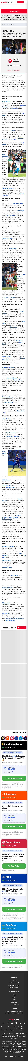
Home (3, 24)
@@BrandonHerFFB (14, 66)
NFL (8, 24)
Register (12, 1030)
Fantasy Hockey (14, 987)
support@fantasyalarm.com (14, 1013)
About (2, 1027)
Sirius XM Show (14, 1004)
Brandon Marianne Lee (16, 60)
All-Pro (20, 2)
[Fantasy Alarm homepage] (6, 2)
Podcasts (14, 1002)
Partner (10, 1027)
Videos (14, 999)
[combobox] (21, 627)
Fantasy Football (14, 980)
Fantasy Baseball (14, 983)
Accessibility (4, 1030)
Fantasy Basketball (14, 985)
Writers (14, 997)
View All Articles (19, 732)
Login (20, 1030)
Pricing (14, 995)
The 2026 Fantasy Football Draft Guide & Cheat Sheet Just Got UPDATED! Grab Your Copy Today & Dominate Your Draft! (14, 17)
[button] (25, 2)
